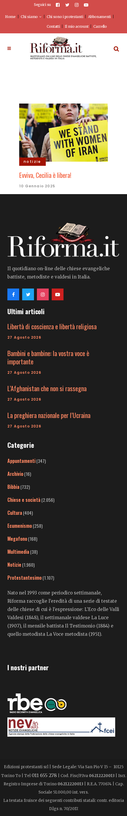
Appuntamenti (21, 460)
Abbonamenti (99, 16)
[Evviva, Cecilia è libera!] (63, 132)
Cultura (14, 512)
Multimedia (18, 551)
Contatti (53, 26)
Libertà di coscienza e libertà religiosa (52, 326)
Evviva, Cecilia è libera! (46, 175)
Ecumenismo (19, 525)
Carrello (100, 26)
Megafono (17, 538)
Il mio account (76, 26)
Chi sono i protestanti (65, 16)
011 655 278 (44, 775)
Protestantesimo (24, 577)
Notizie (14, 564)
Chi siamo (29, 16)
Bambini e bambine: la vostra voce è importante (48, 357)
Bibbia (13, 486)
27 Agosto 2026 (24, 337)
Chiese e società (23, 499)
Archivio (15, 473)
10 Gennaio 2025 (37, 186)
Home (10, 16)
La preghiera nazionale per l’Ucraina (48, 415)
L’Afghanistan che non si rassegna (47, 388)
